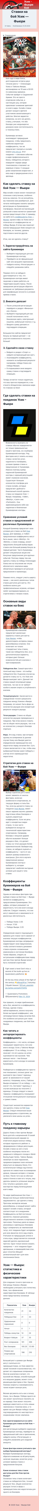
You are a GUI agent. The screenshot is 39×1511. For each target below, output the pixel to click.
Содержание (10, 35)
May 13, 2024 (24, 997)
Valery (9, 26)
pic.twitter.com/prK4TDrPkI (16, 988)
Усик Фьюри (11, 638)
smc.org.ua (16, 152)
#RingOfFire (21, 983)
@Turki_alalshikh (26, 985)
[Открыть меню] (35, 4)
